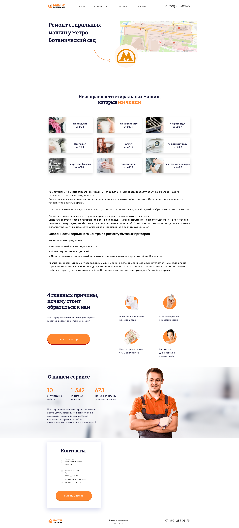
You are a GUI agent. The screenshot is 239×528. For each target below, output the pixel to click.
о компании (121, 6)
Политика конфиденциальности (119, 520)
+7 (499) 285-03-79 (176, 6)
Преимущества (100, 6)
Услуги (82, 6)
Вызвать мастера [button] (68, 339)
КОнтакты (142, 6)
